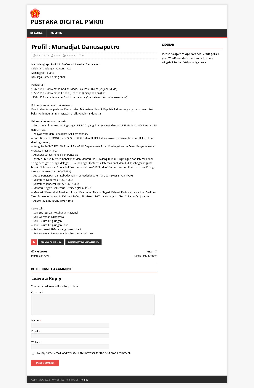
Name (35, 320)
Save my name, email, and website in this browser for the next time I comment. (83, 353)
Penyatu (71, 55)
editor (57, 55)
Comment (37, 292)
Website (36, 342)
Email (34, 331)
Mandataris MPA (51, 242)
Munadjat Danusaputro (83, 242)
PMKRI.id (56, 33)
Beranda (36, 33)
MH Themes (81, 379)
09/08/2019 (42, 55)
